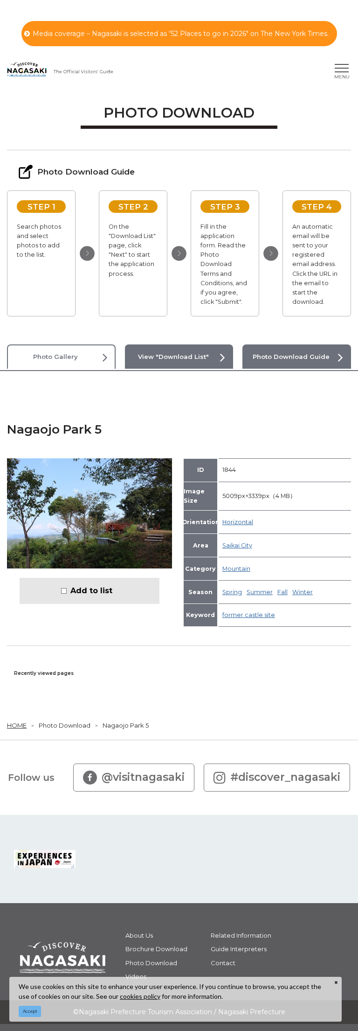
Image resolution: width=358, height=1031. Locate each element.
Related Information (241, 935)
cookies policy (140, 996)
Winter (302, 592)
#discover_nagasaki (285, 777)
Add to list (91, 590)
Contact (223, 963)
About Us (139, 935)
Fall (282, 592)
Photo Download (64, 725)
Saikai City (237, 545)
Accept (30, 1011)
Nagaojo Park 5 (126, 725)
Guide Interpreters (239, 949)
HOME (17, 725)
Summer (260, 592)
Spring (232, 592)
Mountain (236, 568)
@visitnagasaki (143, 777)
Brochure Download (156, 949)
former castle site (248, 614)
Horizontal (237, 522)
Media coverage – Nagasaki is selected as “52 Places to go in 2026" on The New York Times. (181, 33)
